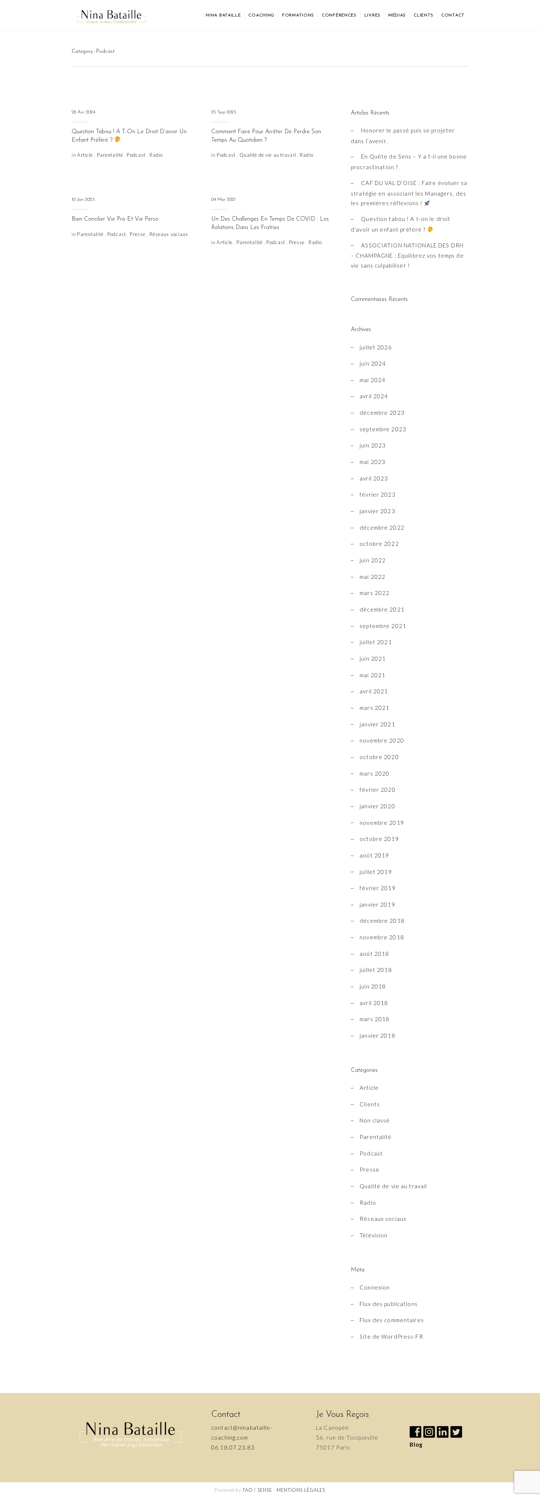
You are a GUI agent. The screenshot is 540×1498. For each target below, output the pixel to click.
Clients (370, 1104)
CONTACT (453, 15)
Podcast (136, 155)
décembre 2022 (382, 527)
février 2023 (378, 494)
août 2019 (374, 855)
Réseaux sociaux (169, 234)
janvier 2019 (377, 904)
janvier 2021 (377, 724)
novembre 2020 (382, 740)
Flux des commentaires (392, 1320)
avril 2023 (374, 478)
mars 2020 (374, 773)
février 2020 (378, 789)
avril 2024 (374, 396)
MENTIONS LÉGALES (301, 1490)
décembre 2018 (382, 920)
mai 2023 (372, 461)
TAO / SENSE (257, 1490)
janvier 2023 (377, 511)
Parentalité (110, 155)
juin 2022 (373, 560)
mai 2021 (372, 675)
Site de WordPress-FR (391, 1336)
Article (85, 155)
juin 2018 (373, 986)
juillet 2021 (376, 642)
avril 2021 (374, 691)
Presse (137, 234)
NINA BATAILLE (223, 15)
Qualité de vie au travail (268, 155)
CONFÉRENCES (339, 15)
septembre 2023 (383, 429)
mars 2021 (374, 707)
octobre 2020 (379, 757)
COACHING (261, 15)
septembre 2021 (383, 626)
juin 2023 (373, 445)
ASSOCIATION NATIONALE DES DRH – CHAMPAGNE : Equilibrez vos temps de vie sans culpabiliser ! (407, 255)
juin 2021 (373, 658)
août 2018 (374, 953)
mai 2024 (372, 380)
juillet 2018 (376, 969)
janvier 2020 (377, 806)
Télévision (374, 1235)
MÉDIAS (397, 15)
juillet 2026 (376, 347)
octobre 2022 (379, 543)
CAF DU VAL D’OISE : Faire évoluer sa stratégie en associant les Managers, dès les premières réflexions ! (409, 192)
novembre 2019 (382, 822)
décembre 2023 (382, 412)
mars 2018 (374, 1019)
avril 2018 (374, 1003)
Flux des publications (389, 1304)
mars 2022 (374, 593)
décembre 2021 (382, 609)
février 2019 (378, 888)
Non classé (375, 1120)
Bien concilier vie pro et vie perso (115, 219)
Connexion (375, 1287)
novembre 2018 (382, 937)
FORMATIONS (298, 15)
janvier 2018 (377, 1035)
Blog (416, 1444)
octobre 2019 (379, 838)
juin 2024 (373, 363)
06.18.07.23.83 (233, 1447)
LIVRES (372, 15)
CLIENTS (423, 15)
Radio (156, 155)
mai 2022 (372, 576)
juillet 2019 (376, 871)
